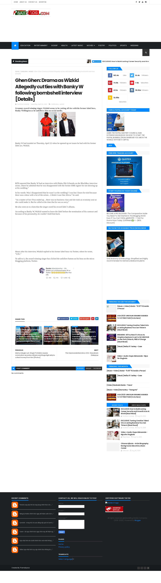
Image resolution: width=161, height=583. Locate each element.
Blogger (138, 520)
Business (88, 61)
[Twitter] (145, 568)
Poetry (101, 45)
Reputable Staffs (139, 405)
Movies (90, 45)
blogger (80, 368)
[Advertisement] (106, 23)
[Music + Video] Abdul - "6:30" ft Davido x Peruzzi (133, 307)
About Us (23, 2)
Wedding (134, 45)
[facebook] (136, 2)
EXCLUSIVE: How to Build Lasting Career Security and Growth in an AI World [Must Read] (135, 411)
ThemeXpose (25, 568)
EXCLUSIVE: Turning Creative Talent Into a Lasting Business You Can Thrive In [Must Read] (133, 327)
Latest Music (77, 45)
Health (64, 45)
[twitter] (139, 2)
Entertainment (41, 45)
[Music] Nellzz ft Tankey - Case (129, 346)
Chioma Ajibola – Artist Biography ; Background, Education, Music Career (135, 445)
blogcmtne (23, 503)
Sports (123, 45)
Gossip (54, 45)
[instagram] (145, 2)
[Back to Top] (148, 568)
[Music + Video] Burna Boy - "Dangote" (122, 390)
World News (19, 52)
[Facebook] (138, 568)
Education (25, 45)
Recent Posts (117, 405)
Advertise (42, 2)
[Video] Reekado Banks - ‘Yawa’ (119, 385)
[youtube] (142, 2)
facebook (97, 368)
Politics (112, 45)
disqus (88, 368)
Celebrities (24, 71)
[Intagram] (141, 568)
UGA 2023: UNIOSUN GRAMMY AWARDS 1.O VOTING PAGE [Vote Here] (132, 317)
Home (16, 2)
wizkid (31, 71)
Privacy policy (64, 547)
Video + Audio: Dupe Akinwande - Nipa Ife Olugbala (132, 357)
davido (74, 326)
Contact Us (32, 2)
